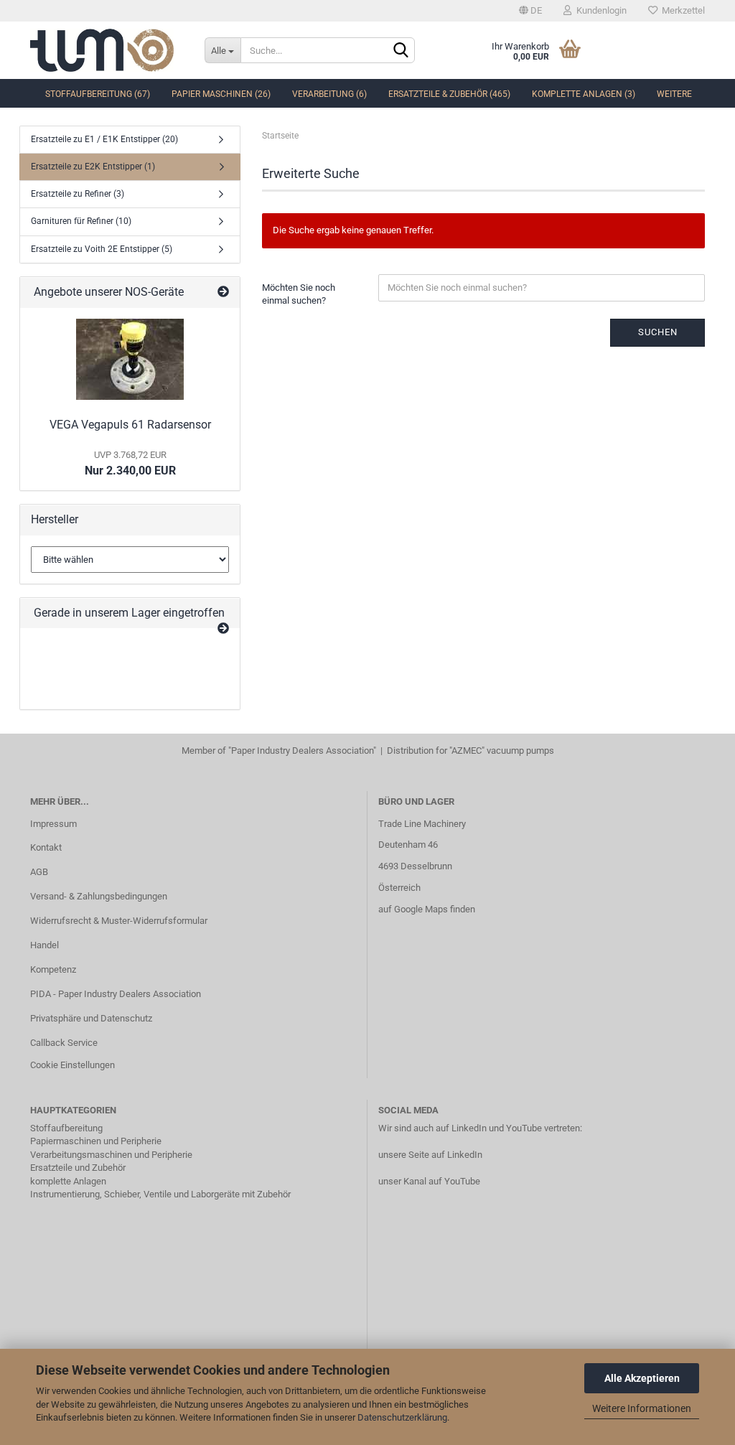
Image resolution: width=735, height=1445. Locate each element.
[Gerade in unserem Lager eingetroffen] (223, 629)
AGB (39, 871)
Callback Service (64, 1042)
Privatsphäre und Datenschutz (91, 1018)
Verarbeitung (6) (329, 94)
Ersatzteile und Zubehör (78, 1167)
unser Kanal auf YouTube (429, 1181)
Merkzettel (681, 10)
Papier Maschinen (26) (221, 94)
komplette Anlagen (68, 1181)
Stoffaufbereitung (66, 1128)
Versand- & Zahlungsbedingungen (98, 896)
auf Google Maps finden (426, 909)
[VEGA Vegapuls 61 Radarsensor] (130, 359)
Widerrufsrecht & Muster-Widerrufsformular (118, 920)
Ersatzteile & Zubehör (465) (449, 94)
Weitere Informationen (641, 1408)
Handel (44, 945)
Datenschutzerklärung (402, 1417)
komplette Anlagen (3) (583, 94)
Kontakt (46, 847)
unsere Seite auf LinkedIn (430, 1154)
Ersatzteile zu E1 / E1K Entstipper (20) (104, 139)
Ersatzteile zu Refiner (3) (77, 194)
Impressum (53, 823)
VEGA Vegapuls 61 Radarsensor (130, 424)
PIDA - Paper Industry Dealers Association (115, 993)
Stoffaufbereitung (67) (97, 94)
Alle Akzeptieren (642, 1378)
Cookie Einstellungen (72, 1065)
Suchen (658, 332)
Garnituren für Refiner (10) (81, 221)
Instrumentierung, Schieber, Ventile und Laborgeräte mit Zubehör (160, 1194)
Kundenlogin (599, 10)
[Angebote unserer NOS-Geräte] (223, 292)
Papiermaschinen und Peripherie (95, 1141)
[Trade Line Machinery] (106, 50)
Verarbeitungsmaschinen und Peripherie (111, 1154)
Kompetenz (53, 969)
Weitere (674, 94)
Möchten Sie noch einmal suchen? (298, 294)
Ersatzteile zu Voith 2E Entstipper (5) (101, 249)
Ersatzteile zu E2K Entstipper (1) (93, 167)
